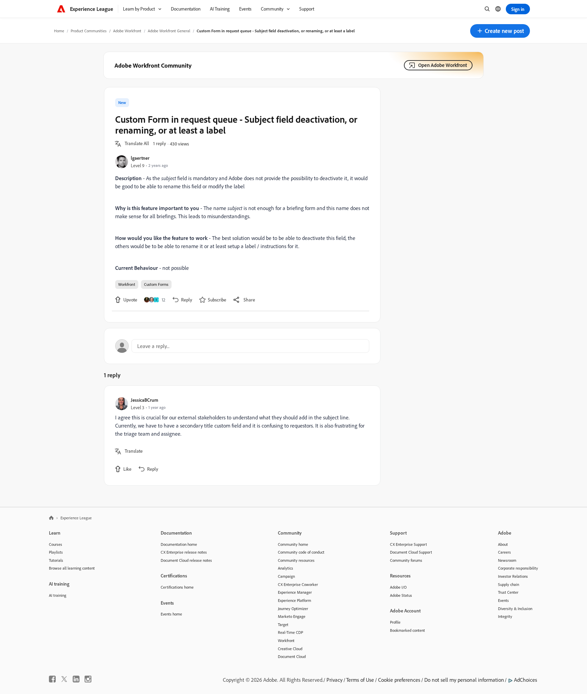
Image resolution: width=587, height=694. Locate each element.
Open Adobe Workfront (442, 65)
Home (59, 30)
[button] (500, 31)
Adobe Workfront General (169, 30)
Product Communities (89, 30)
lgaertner (140, 158)
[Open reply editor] (242, 346)
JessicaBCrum (144, 400)
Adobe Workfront (127, 30)
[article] (240, 435)
